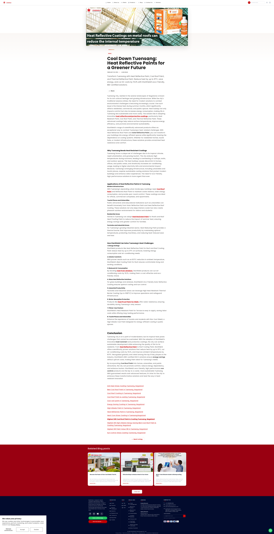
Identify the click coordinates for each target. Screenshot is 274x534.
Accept (22, 529)
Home (109, 2)
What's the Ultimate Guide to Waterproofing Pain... (168, 475)
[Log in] (267, 2)
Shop (141, 2)
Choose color (133, 519)
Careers (113, 519)
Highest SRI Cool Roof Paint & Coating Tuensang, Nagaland (131, 419)
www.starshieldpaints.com (171, 506)
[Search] (249, 2)
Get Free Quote (98, 521)
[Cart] (270, 2)
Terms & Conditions (127, 533)
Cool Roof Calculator (132, 522)
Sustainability (133, 513)
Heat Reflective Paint (128, 347)
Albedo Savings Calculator (134, 525)
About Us (113, 511)
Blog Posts (113, 517)
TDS (124, 503)
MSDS (124, 505)
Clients (124, 2)
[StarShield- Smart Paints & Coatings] (11, 2)
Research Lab (114, 513)
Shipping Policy (142, 533)
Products (113, 505)
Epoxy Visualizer (134, 528)
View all (137, 492)
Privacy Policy (118, 533)
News (110, 53)
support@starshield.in (170, 505)
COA (124, 507)
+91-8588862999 (169, 503)
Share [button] (112, 91)
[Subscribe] (184, 516)
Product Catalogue (113, 508)
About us (116, 2)
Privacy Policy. (15, 525)
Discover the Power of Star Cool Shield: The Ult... (103, 474)
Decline (36, 529)
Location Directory (132, 516)
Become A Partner (132, 507)
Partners (158, 2)
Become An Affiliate (133, 511)
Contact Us (149, 2)
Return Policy (134, 533)
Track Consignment (133, 504)
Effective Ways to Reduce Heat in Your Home (135, 474)
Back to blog (138, 439)
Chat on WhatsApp (97, 518)
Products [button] (132, 2)
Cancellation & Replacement (152, 533)
